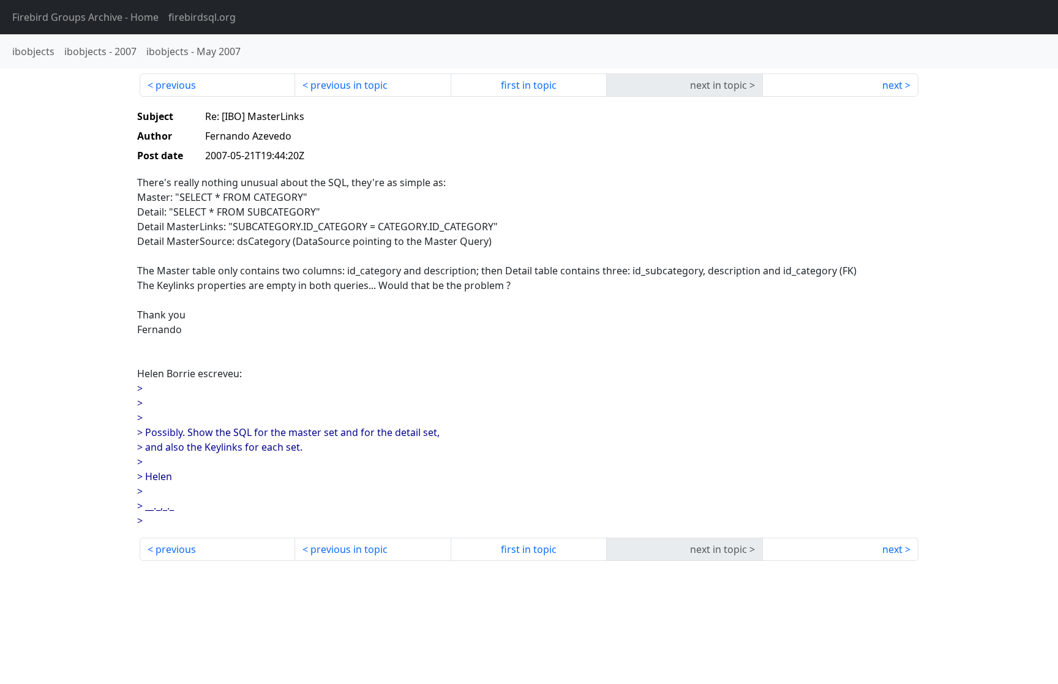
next (892, 85)
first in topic (529, 85)
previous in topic (349, 85)
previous (176, 85)
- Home (85, 17)
